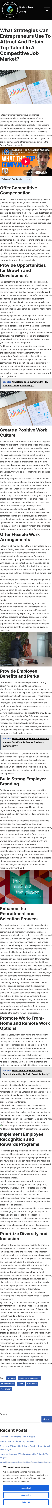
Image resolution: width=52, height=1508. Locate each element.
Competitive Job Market (29, 1378)
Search (3, 1414)
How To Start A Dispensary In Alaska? (17, 1441)
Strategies (32, 1384)
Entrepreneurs (7, 1384)
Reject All (26, 1502)
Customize (26, 1495)
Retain (20, 1384)
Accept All (26, 1488)
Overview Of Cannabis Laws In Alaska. (18, 1436)
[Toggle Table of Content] (27, 179)
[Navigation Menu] (47, 10)
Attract (11, 1378)
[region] (26, 1485)
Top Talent (6, 1389)
